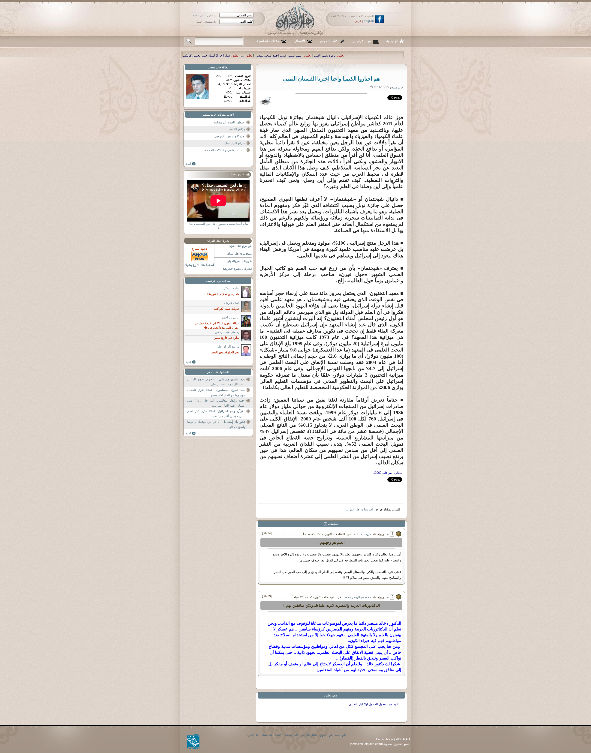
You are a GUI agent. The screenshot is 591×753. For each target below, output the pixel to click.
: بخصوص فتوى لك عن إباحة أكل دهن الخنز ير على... (216, 382)
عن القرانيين (362, 41)
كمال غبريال (231, 303)
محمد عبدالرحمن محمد (357, 597)
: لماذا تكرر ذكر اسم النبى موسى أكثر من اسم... (216, 413)
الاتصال (299, 41)
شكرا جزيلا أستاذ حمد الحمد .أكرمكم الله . (288, 55)
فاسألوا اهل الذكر (218, 372)
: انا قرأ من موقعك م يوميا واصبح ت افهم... (216, 424)
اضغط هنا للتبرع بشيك (199, 265)
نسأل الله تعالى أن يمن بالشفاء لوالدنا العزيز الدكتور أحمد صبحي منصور (204, 55)
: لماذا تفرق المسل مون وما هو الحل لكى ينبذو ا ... (216, 392)
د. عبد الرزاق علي (228, 346)
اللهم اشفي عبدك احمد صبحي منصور (364, 55)
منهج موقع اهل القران (239, 253)
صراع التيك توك (234, 143)
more (190, 163)
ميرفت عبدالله (362, 534)
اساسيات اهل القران (359, 509)
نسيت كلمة (198, 15)
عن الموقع (326, 735)
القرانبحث (291, 735)
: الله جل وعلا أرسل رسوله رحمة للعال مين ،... (216, 403)
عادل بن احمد (230, 317)
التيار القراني (308, 735)
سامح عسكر (231, 288)
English (369, 21)
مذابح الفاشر (236, 129)
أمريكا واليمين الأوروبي (229, 136)
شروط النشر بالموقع (239, 261)
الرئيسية (392, 41)
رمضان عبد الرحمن (227, 332)
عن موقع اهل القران (240, 246)
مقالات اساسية (268, 41)
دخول (209, 15)
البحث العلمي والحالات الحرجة (224, 150)
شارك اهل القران (218, 241)
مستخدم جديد (205, 21)
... (328, 55)
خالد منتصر (214, 67)
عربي (357, 21)
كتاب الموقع (329, 41)
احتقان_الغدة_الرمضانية (229, 122)
